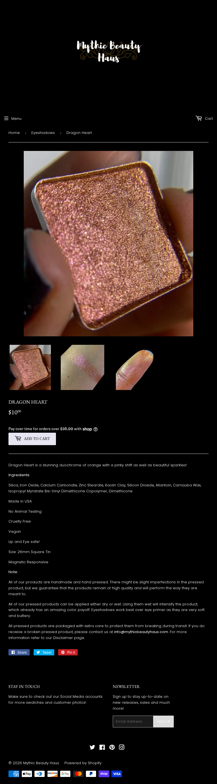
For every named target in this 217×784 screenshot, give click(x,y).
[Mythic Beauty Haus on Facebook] (102, 748)
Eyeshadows (43, 132)
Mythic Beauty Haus (41, 763)
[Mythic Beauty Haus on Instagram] (122, 748)
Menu (16, 118)
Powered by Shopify (82, 763)
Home (14, 132)
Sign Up (163, 721)
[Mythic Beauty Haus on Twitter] (92, 748)
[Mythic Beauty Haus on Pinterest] (112, 748)
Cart (208, 118)
